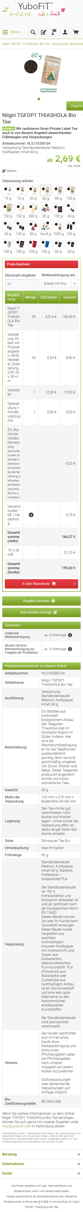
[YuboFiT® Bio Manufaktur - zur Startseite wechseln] (33, 13)
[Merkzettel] (43, 32)
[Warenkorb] (75, 32)
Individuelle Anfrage (36, 612)
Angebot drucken (36, 601)
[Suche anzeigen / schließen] (32, 32)
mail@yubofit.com (16, 1126)
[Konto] (65, 32)
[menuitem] (11, 32)
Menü (15, 32)
